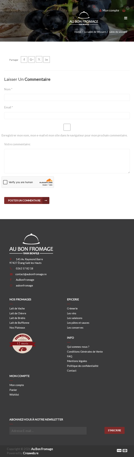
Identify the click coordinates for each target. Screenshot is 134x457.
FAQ (69, 356)
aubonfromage (24, 285)
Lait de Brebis (17, 318)
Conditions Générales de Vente (85, 351)
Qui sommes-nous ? (78, 346)
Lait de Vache (17, 308)
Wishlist (14, 394)
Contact (71, 370)
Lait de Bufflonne (19, 322)
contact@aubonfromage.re (31, 274)
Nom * (8, 89)
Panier (13, 389)
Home (78, 31)
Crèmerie (72, 308)
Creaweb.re (30, 453)
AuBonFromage (25, 279)
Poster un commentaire (24, 200)
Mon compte (110, 10)
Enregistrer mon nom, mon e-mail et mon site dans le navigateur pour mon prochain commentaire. (65, 135)
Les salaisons (74, 318)
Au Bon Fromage (42, 449)
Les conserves (75, 327)
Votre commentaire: (17, 144)
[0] (123, 10)
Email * (8, 107)
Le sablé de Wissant (95, 31)
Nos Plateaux (17, 327)
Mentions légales (77, 361)
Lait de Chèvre (17, 313)
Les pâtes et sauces (78, 322)
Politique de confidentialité (82, 365)
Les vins (71, 313)
